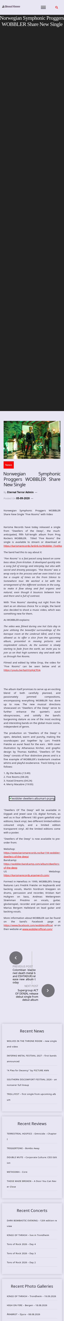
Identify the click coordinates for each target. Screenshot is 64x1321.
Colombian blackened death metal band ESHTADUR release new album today (24, 976)
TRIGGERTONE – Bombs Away (23, 1148)
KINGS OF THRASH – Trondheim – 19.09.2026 (31, 1296)
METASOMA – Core (17, 1171)
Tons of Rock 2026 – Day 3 (21, 1253)
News (8, 465)
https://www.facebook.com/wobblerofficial (28, 925)
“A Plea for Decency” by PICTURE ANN (28, 1070)
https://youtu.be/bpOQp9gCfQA (22, 670)
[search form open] (56, 7)
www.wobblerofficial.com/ (37, 929)
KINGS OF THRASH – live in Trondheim (28, 1235)
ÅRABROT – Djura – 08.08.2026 (23, 1314)
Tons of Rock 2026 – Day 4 (21, 1244)
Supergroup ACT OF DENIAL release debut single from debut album (26, 995)
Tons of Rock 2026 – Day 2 (21, 1262)
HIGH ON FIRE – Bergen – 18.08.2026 (27, 1305)
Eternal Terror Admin (20, 492)
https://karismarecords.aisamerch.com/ (26, 875)
